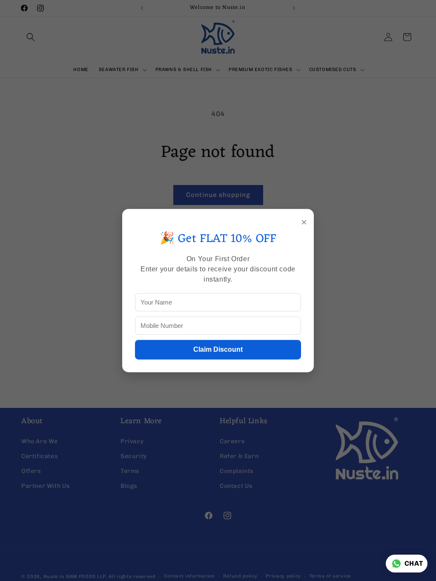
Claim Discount (218, 349)
